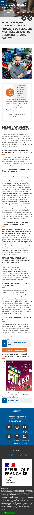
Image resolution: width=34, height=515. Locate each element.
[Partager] (30, 18)
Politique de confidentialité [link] (23, 513)
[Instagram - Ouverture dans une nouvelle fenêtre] (12, 456)
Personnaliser (9, 513)
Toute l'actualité (9, 10)
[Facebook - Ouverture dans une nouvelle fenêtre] (8, 456)
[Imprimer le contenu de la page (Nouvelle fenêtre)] (24, 18)
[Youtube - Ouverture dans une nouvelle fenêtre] (21, 456)
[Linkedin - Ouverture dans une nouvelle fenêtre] (17, 456)
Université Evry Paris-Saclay (11, 8)
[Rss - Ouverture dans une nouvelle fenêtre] (25, 456)
